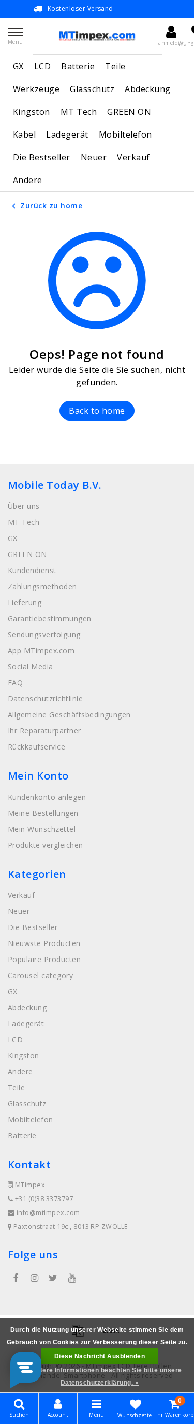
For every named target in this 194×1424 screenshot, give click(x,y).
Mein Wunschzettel (42, 829)
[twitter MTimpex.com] (53, 1278)
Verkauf (133, 157)
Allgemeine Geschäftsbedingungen (69, 715)
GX (18, 66)
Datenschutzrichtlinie (45, 698)
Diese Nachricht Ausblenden (99, 1356)
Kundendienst (32, 570)
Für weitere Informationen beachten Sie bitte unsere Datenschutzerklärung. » (99, 1376)
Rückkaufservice (36, 747)
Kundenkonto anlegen (47, 797)
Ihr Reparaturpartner (44, 731)
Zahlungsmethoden (42, 586)
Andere (27, 180)
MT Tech (79, 111)
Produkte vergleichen (45, 845)
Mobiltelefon (125, 134)
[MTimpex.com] (97, 36)
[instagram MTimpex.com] (34, 1278)
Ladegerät (67, 134)
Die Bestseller (41, 157)
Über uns (24, 506)
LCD (42, 66)
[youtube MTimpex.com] (72, 1278)
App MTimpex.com (41, 650)
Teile (115, 66)
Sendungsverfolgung (44, 634)
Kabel (24, 134)
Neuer (94, 157)
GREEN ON (129, 111)
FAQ (15, 682)
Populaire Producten (44, 959)
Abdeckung (147, 89)
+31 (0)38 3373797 (43, 1198)
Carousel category (40, 975)
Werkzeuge (36, 89)
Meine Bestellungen (43, 813)
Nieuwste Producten (44, 943)
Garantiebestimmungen (50, 618)
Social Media (30, 666)
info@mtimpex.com (48, 1212)
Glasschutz (92, 89)
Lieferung (24, 602)
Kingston (31, 111)
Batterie (78, 66)
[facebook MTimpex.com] (15, 1278)
